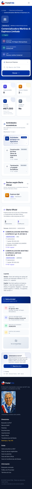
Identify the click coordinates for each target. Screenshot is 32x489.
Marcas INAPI (5, 425)
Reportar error (17, 366)
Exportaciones (5, 430)
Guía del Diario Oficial (7, 456)
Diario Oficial (5, 435)
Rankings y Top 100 (7, 440)
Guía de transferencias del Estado (11, 459)
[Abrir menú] (29, 3)
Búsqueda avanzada (7, 467)
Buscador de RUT (6, 423)
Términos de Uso (6, 472)
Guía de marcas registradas (9, 451)
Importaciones (5, 433)
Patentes (4, 428)
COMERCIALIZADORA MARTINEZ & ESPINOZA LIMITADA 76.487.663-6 (17, 253)
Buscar (15, 73)
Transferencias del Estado (8, 438)
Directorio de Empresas (16, 10)
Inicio (4, 10)
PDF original (10, 247)
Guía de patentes (6, 454)
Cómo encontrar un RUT (8, 449)
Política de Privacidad (7, 470)
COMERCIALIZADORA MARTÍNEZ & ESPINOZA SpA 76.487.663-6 (17, 233)
